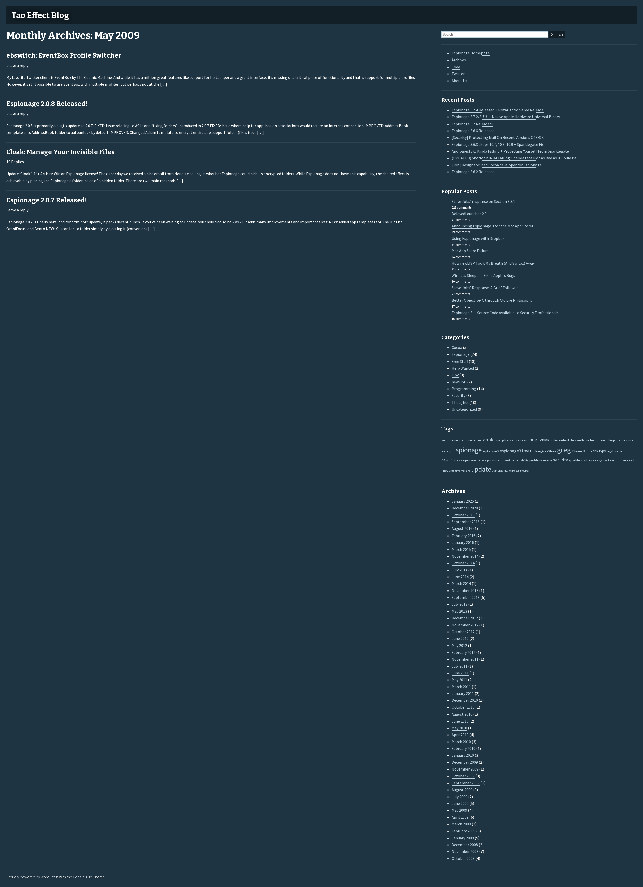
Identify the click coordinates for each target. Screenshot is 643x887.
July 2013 (459, 604)
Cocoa (457, 347)
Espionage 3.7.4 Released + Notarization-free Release (498, 109)
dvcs (624, 440)
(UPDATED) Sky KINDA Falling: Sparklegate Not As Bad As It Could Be (514, 157)
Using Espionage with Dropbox (478, 238)
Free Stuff (460, 361)
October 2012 (463, 631)
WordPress (49, 876)
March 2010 (461, 741)
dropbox (614, 440)
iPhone (577, 451)
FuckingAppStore (543, 451)
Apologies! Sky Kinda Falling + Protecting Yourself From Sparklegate (510, 151)
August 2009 (462, 789)
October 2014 (463, 562)
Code (456, 66)
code (553, 440)
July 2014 (459, 569)
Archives (459, 59)
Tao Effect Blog (40, 15)
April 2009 (460, 817)
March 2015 (461, 549)
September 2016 (466, 521)
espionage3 (510, 451)
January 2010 (463, 755)
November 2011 (465, 659)
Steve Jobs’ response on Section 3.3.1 (483, 201)
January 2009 (463, 837)
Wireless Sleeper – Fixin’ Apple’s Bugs (483, 275)
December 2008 (465, 844)
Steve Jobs (614, 460)
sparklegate (588, 460)
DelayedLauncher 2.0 (469, 213)
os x (483, 460)
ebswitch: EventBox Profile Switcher (64, 56)
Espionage (461, 354)
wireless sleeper (519, 470)
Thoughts (460, 402)
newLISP (459, 381)
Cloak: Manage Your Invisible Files (60, 152)
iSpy (455, 374)
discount (602, 440)
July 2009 (459, 796)
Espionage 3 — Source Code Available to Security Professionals (505, 312)
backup (499, 440)
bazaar (509, 440)
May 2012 (459, 645)
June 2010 (460, 721)
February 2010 (463, 748)
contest (563, 440)
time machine (462, 470)
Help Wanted (463, 368)
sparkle (574, 460)
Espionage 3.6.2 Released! (473, 171)
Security (458, 395)
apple (489, 440)
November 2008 (465, 851)
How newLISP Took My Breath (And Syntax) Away (493, 263)
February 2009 (463, 830)
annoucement (450, 440)
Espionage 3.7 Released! (472, 123)
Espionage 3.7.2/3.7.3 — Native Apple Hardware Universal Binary (506, 116)
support (628, 460)
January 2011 (463, 693)
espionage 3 (491, 451)
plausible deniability (515, 460)
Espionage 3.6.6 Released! (473, 130)
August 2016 (462, 528)
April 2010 (460, 734)
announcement (471, 440)
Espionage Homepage (471, 52)
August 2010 (462, 714)
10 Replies (15, 161)
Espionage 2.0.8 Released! (46, 104)
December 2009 (465, 762)
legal (610, 451)
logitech (618, 451)
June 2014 (460, 576)
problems (535, 460)
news (459, 460)
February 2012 (463, 652)
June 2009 (460, 803)
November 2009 (465, 769)
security (560, 460)
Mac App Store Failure (470, 250)
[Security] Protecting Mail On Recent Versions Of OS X (498, 137)
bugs (534, 440)
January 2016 (463, 542)
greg (564, 449)
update (481, 469)
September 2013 (466, 597)
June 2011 (460, 672)
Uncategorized (464, 409)
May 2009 (459, 810)
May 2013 (459, 611)
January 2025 (463, 501)
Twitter (458, 73)
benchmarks (522, 440)
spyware (602, 460)
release (547, 460)
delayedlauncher (582, 440)
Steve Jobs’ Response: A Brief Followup (485, 287)
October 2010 (463, 707)
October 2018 (463, 514)
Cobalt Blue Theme (89, 876)
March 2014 (461, 583)
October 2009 (463, 775)
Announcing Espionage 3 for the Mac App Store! (492, 225)
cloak (544, 440)
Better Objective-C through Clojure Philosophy (492, 300)
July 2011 (459, 666)
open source (471, 460)
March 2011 (461, 686)
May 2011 (459, 679)
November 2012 (465, 624)
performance (494, 460)
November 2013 (465, 590)
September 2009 (466, 782)
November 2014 (465, 556)
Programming (464, 388)
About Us (459, 80)
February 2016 (463, 535)
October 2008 (463, 858)
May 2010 (459, 727)
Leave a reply (17, 65)
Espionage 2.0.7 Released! (46, 200)
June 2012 (460, 638)
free (525, 451)
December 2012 (465, 617)
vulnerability (500, 470)
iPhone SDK (590, 451)
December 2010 (465, 700)
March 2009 (461, 823)
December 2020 (465, 507)
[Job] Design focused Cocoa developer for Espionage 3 (498, 164)
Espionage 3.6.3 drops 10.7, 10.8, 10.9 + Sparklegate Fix (498, 144)
